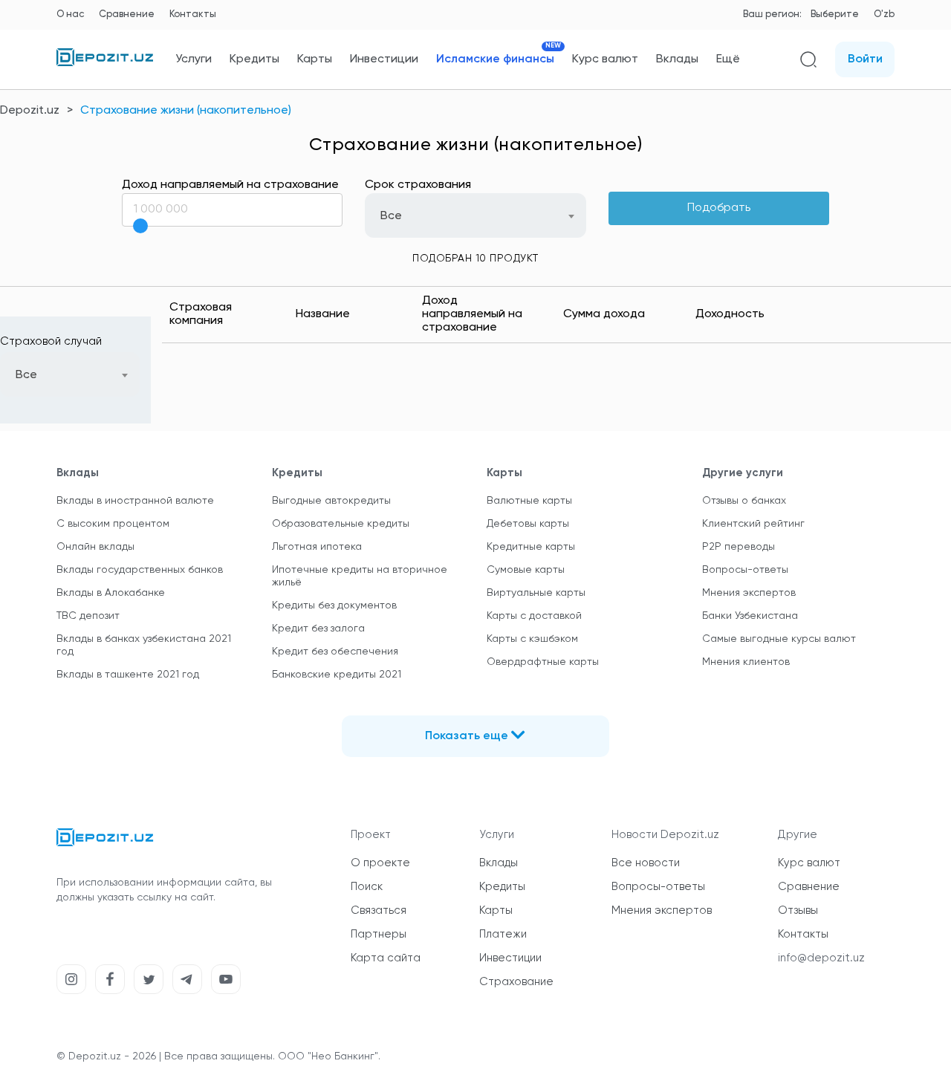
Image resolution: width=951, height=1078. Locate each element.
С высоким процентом (112, 524)
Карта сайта (386, 958)
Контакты (192, 14)
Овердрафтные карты (543, 662)
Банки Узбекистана (750, 616)
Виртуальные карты (536, 593)
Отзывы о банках (744, 501)
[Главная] (104, 63)
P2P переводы (738, 547)
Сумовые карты (526, 570)
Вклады (677, 59)
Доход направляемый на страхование (230, 185)
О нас (70, 14)
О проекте (380, 862)
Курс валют (605, 59)
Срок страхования (418, 185)
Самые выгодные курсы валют (779, 639)
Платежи (503, 934)
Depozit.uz (29, 111)
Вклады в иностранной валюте (135, 501)
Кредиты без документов (334, 605)
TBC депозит (88, 616)
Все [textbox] (391, 216)
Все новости (645, 862)
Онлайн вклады (95, 547)
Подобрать (718, 208)
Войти (865, 59)
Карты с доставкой (534, 616)
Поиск (367, 886)
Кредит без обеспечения (335, 651)
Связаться (378, 910)
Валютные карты (529, 501)
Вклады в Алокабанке (110, 593)
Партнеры (378, 934)
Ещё (728, 59)
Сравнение (127, 14)
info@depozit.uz (821, 958)
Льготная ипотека (317, 547)
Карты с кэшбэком (532, 639)
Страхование (516, 981)
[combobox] (475, 215)
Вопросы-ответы (745, 570)
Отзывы (798, 910)
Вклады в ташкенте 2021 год (127, 674)
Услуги (193, 59)
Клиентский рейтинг (753, 524)
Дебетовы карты (528, 524)
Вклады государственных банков (139, 570)
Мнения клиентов (746, 662)
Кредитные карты (531, 547)
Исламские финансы (495, 59)
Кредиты (254, 59)
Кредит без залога (318, 628)
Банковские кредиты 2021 (336, 674)
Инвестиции (384, 59)
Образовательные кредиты (340, 524)
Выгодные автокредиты (331, 501)
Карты (314, 59)
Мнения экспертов (749, 593)
